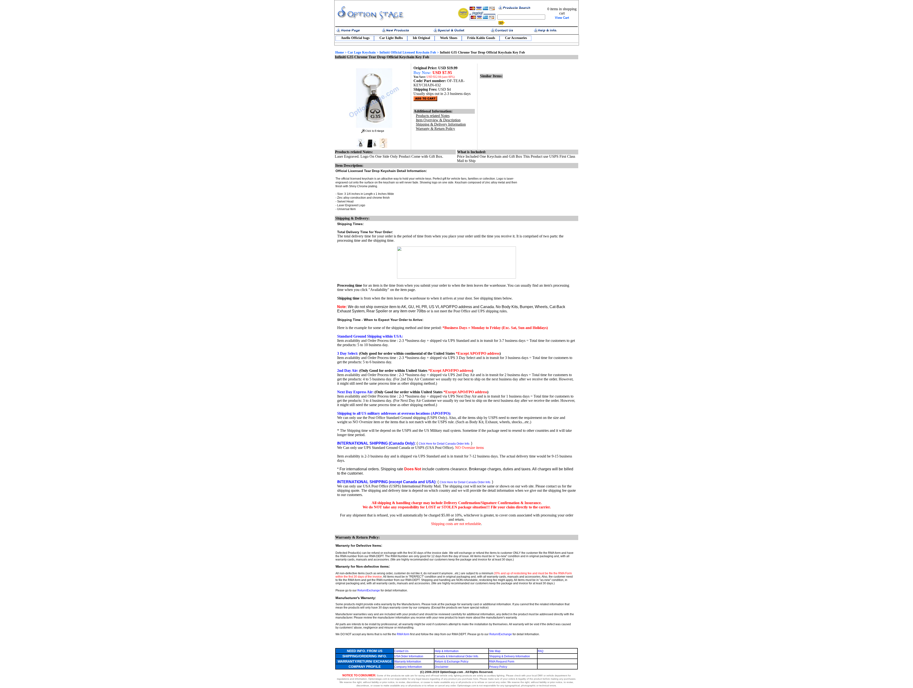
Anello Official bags (355, 38)
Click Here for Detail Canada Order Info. (444, 443)
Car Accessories (516, 38)
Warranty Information (407, 661)
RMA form (403, 634)
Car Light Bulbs (391, 38)
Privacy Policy (498, 666)
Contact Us (401, 651)
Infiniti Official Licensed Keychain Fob (407, 52)
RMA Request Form (501, 661)
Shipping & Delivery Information (509, 656)
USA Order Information (408, 656)
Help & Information (447, 651)
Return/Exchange (368, 590)
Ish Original (421, 38)
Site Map (494, 651)
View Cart (562, 18)
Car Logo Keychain (362, 52)
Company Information (408, 666)
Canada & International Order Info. (457, 656)
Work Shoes (448, 38)
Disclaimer (441, 666)
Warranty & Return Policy (435, 129)
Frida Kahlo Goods (481, 38)
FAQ (540, 651)
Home (339, 52)
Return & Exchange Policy (451, 661)
